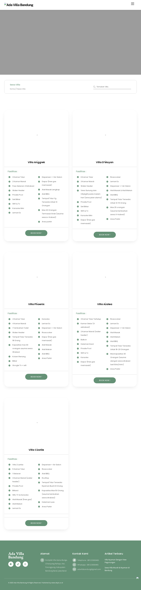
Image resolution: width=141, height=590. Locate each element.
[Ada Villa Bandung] (18, 5)
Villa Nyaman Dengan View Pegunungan (115, 561)
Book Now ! (36, 233)
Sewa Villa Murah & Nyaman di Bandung (117, 569)
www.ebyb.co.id (57, 583)
